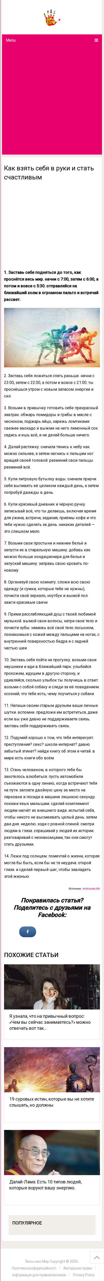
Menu (11, 40)
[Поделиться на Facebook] (27, 931)
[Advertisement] (52, 100)
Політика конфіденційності (34, 1268)
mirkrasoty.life (91, 888)
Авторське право (77, 1268)
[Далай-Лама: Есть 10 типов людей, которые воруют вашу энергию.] (52, 1152)
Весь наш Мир (37, 1261)
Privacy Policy (84, 1275)
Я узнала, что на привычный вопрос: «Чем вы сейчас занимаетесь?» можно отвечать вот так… (50, 1022)
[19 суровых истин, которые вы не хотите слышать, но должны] (52, 1069)
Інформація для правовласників (39, 1275)
